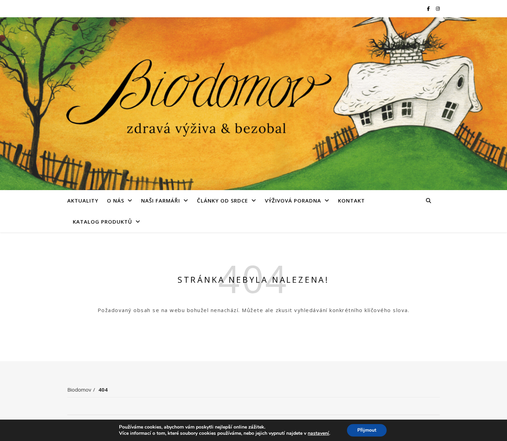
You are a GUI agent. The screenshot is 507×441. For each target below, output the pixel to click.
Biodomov (79, 389)
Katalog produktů (102, 221)
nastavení (318, 433)
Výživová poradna (293, 200)
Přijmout (366, 430)
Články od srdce (222, 200)
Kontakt (351, 200)
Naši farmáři (160, 200)
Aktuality (82, 200)
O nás (115, 200)
